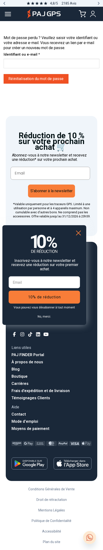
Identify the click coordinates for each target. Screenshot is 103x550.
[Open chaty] (89, 537)
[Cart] (82, 13)
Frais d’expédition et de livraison (40, 390)
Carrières (20, 383)
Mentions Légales (51, 510)
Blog (15, 369)
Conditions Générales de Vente (51, 489)
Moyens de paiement (30, 428)
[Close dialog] (78, 232)
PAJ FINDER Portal (27, 355)
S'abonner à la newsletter (51, 191)
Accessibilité (51, 531)
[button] (4, 3)
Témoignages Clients (30, 398)
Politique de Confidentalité (51, 521)
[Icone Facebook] (14, 334)
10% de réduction (44, 297)
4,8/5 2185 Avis (63, 3)
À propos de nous (27, 362)
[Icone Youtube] (46, 334)
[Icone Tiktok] (30, 334)
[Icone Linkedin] (38, 334)
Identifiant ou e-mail (31, 54)
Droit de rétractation (51, 500)
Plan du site (51, 542)
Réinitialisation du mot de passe (35, 78)
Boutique (19, 376)
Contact (18, 414)
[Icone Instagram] (22, 334)
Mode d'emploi (24, 421)
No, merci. (44, 316)
